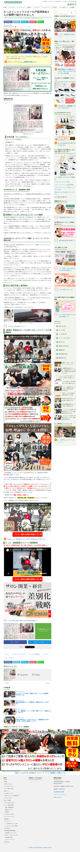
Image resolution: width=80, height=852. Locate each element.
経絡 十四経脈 (7, 800)
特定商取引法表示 (9, 837)
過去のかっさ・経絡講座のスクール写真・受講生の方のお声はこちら (26, 539)
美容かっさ (6, 791)
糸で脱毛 (54, 7)
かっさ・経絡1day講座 (9, 805)
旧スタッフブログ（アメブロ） (11, 835)
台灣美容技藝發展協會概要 (9, 830)
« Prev (7, 683)
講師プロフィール (9, 809)
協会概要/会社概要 (59, 791)
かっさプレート (45, 7)
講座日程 (61, 358)
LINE (40, 21)
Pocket (33, 21)
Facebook (8, 21)
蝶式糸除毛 (62, 354)
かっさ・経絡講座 (37, 472)
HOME (5, 7)
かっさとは (11, 7)
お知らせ (61, 326)
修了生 (29, 26)
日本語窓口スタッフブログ (10, 832)
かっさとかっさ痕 (8, 798)
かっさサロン (36, 7)
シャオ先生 (62, 334)
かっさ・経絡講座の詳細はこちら (28, 61)
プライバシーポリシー (10, 839)
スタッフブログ (23, 26)
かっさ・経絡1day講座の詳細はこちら (27, 534)
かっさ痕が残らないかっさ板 (11, 823)
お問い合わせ (7, 842)
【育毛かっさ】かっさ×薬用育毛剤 (11, 795)
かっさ (17, 26)
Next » (48, 683)
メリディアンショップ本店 (61, 182)
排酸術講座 (6, 819)
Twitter (16, 21)
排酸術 (29, 7)
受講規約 (7, 811)
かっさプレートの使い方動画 (11, 825)
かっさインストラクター (19, 654)
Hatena (25, 21)
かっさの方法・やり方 (8, 786)
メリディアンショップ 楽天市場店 (64, 184)
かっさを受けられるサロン (9, 802)
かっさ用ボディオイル (8, 793)
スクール (45, 654)
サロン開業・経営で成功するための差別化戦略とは (22, 620)
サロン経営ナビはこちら (66, 289)
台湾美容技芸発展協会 (37, 847)
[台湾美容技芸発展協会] (13, 2)
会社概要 (72, 7)
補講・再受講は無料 (9, 807)
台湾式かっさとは (8, 784)
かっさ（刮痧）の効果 (8, 788)
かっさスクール (21, 7)
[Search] (71, 13)
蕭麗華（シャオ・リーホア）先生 (16, 472)
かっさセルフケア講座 (8, 814)
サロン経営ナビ (63, 7)
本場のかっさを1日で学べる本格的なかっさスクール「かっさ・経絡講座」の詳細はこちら (40, 773)
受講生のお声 (62, 346)
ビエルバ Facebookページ (16, 326)
